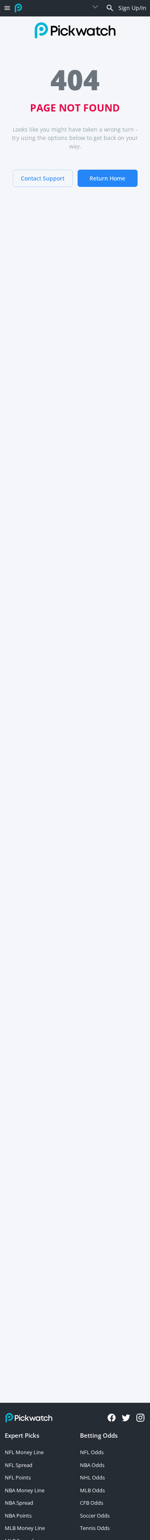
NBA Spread (19, 1502)
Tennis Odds (95, 1528)
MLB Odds (92, 1490)
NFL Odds (92, 1452)
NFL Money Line (24, 1452)
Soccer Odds (95, 1515)
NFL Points (18, 1477)
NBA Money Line (24, 1490)
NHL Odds (92, 1477)
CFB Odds (91, 1502)
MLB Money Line (25, 1528)
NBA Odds (92, 1465)
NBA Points (18, 1515)
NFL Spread (18, 1465)
